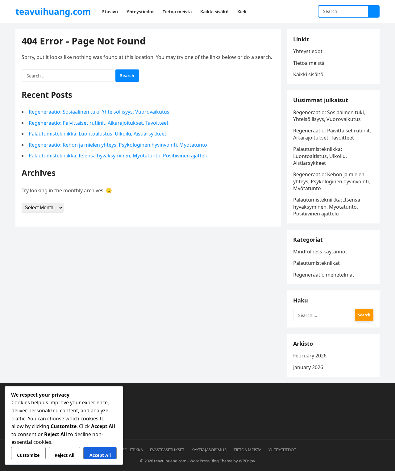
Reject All (64, 455)
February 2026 (309, 355)
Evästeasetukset (167, 449)
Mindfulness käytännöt (320, 251)
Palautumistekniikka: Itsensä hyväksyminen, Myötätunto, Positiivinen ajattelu (119, 155)
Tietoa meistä (309, 63)
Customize (28, 455)
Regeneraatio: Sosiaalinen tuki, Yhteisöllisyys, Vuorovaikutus (99, 111)
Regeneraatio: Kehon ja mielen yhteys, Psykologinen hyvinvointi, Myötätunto (118, 144)
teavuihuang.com (53, 11)
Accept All (100, 455)
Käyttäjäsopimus (209, 449)
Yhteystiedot (307, 51)
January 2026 (308, 367)
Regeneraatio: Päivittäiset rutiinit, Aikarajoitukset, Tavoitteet (98, 122)
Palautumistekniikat (316, 263)
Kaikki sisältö (308, 74)
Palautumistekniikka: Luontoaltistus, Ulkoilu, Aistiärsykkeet (97, 133)
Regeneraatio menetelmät (323, 274)
